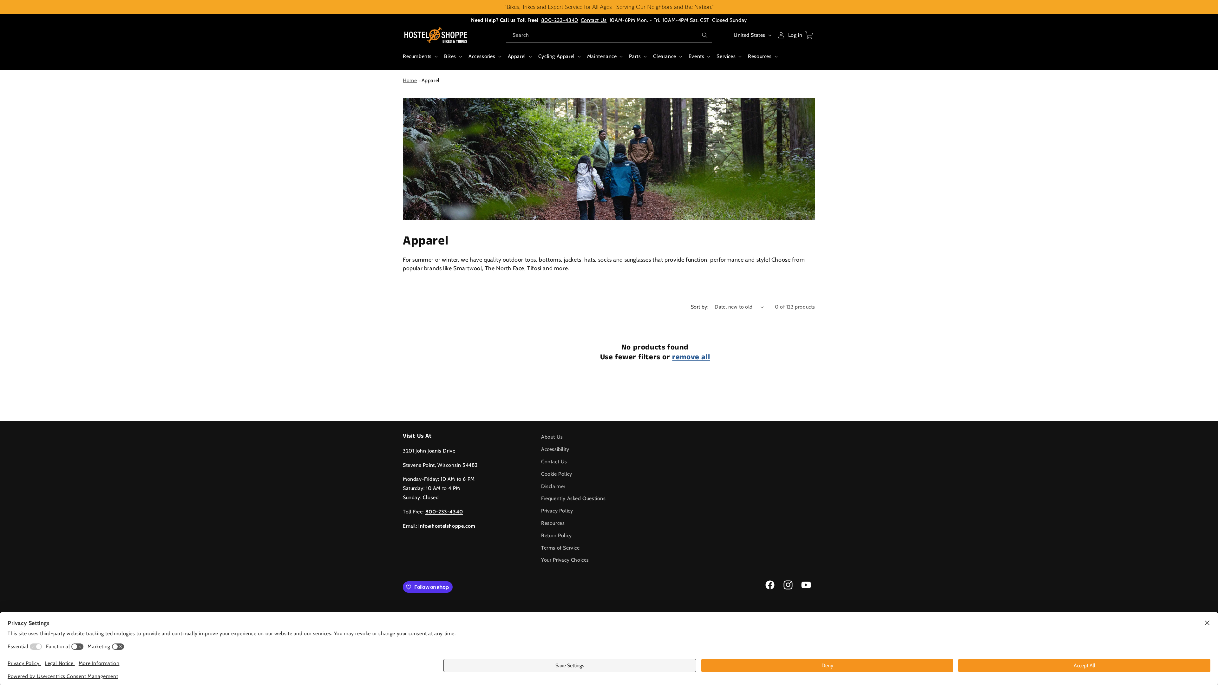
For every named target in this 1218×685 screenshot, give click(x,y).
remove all (691, 357)
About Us (552, 437)
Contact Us (594, 20)
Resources (759, 56)
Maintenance (602, 56)
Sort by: (699, 307)
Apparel (517, 56)
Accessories (481, 56)
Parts (635, 56)
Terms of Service (560, 548)
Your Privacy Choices (565, 560)
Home (410, 80)
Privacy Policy (557, 511)
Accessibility (555, 449)
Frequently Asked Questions (573, 498)
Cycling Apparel (556, 56)
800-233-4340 (559, 20)
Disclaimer (553, 486)
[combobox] (609, 35)
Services (726, 56)
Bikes (450, 56)
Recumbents (417, 56)
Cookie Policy (556, 474)
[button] (419, 59)
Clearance (664, 56)
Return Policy (556, 535)
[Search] (705, 35)
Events (696, 56)
